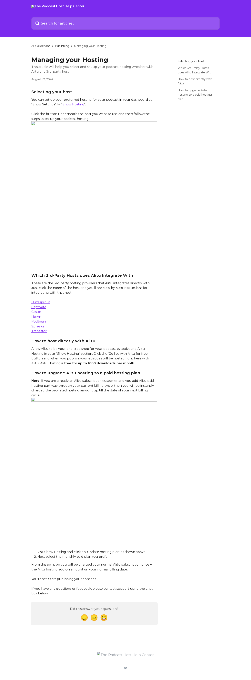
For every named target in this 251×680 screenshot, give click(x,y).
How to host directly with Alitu (195, 81)
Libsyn (36, 317)
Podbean (38, 321)
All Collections (40, 46)
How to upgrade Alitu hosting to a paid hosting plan (195, 95)
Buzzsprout (40, 302)
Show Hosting (73, 104)
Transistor (39, 331)
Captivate (38, 307)
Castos (36, 312)
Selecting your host (191, 61)
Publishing (62, 46)
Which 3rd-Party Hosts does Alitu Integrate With (195, 70)
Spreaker (38, 326)
